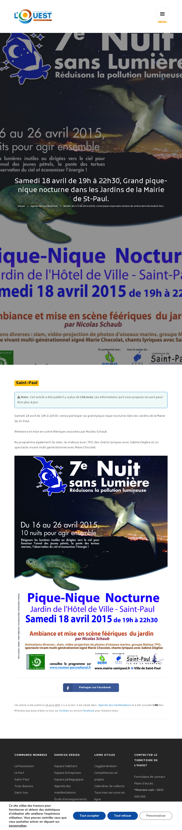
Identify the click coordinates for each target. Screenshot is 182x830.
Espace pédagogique (68, 780)
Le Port (19, 773)
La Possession (24, 766)
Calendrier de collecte (109, 786)
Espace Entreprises (67, 773)
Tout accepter (89, 816)
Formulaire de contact (149, 777)
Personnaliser (156, 816)
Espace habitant (65, 766)
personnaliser (18, 826)
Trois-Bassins (23, 786)
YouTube (64, 711)
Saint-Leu (21, 793)
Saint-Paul (21, 780)
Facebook (88, 711)
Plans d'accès (143, 784)
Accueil (21, 206)
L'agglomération (105, 766)
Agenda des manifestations (44, 206)
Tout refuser (122, 816)
